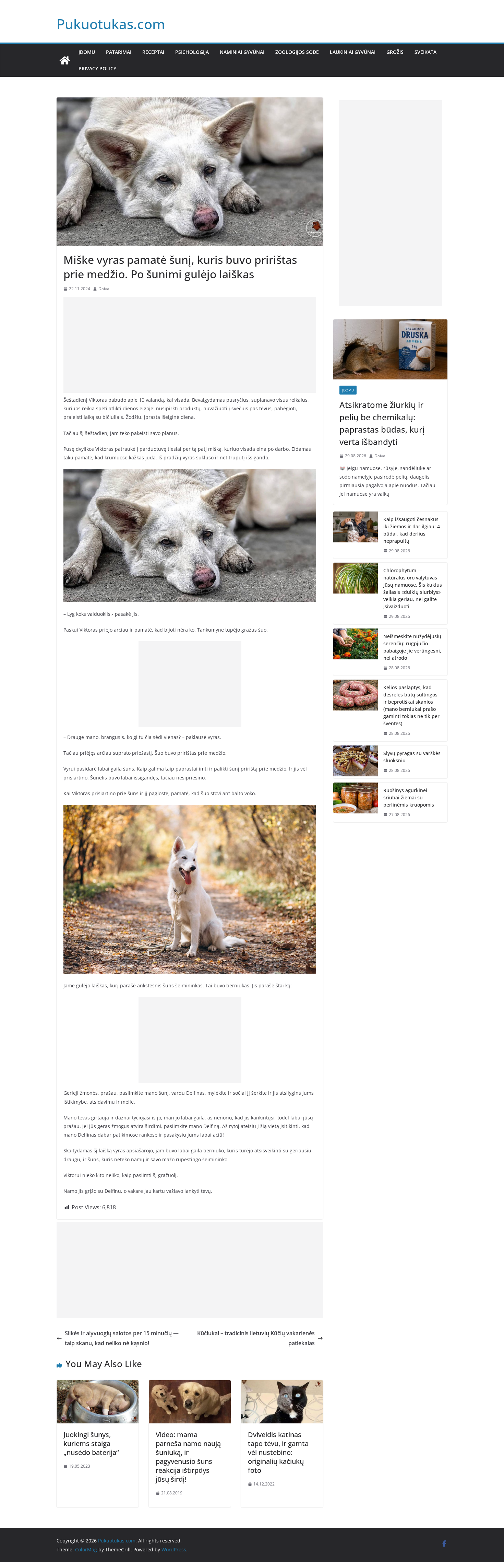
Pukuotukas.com (111, 23)
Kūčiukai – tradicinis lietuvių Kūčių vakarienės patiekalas (256, 1338)
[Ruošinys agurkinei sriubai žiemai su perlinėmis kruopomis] (355, 803)
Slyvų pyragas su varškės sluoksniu (412, 757)
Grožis (395, 52)
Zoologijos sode (297, 52)
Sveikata (425, 52)
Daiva (103, 289)
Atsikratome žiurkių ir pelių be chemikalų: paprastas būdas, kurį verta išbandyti (381, 423)
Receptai (153, 52)
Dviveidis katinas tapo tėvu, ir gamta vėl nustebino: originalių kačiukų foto (278, 1452)
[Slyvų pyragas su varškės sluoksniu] (355, 761)
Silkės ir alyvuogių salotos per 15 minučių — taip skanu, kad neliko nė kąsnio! (122, 1338)
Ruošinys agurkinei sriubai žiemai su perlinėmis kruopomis (408, 797)
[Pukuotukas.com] (65, 60)
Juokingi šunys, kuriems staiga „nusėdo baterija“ (91, 1443)
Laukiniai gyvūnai (352, 52)
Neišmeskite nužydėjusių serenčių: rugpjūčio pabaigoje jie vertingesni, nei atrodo (412, 647)
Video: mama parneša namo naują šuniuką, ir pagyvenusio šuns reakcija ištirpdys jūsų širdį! (188, 1457)
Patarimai (118, 52)
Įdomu (87, 52)
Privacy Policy (97, 68)
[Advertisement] (189, 345)
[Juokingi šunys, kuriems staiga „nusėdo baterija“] (98, 1385)
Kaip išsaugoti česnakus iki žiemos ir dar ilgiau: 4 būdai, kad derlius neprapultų (411, 530)
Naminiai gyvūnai (242, 52)
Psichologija (192, 52)
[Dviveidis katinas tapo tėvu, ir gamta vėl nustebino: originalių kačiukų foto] (282, 1385)
